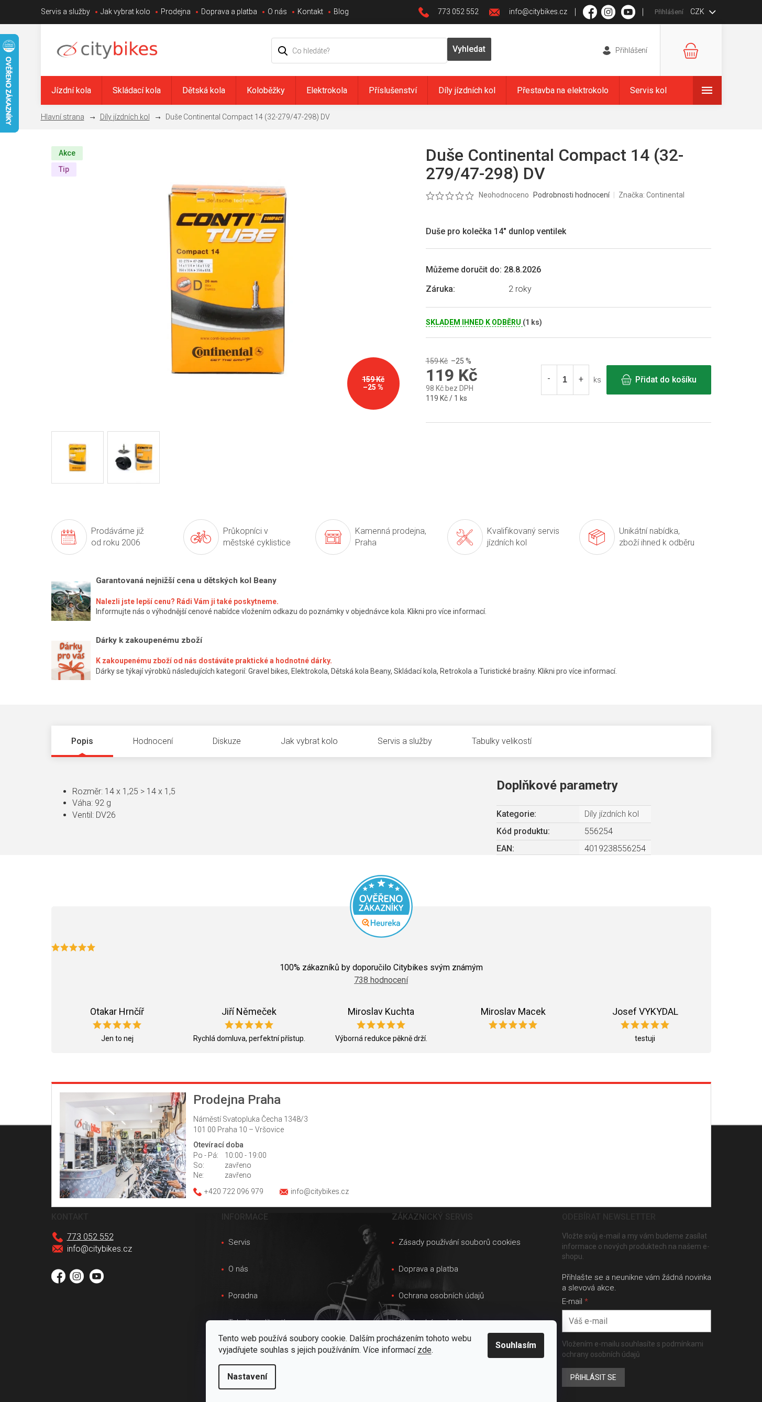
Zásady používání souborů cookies (460, 1242)
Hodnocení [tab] (153, 741)
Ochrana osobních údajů (441, 1295)
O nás (277, 11)
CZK (698, 11)
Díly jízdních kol (611, 814)
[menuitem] (71, 90)
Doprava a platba (229, 11)
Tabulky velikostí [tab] (502, 741)
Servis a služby (65, 11)
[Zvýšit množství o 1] (581, 380)
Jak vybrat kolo (125, 11)
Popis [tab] (82, 741)
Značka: (651, 195)
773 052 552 (90, 1237)
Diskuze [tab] (227, 741)
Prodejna (176, 11)
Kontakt (310, 11)
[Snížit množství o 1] (549, 380)
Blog (341, 11)
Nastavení (247, 1377)
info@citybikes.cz (99, 1249)
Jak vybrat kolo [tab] (309, 741)
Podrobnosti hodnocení (571, 195)
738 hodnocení (381, 980)
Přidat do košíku (666, 380)
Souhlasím (515, 1345)
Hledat (469, 49)
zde (424, 1350)
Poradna (243, 1295)
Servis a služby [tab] (405, 741)
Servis (239, 1242)
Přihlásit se (593, 1377)
